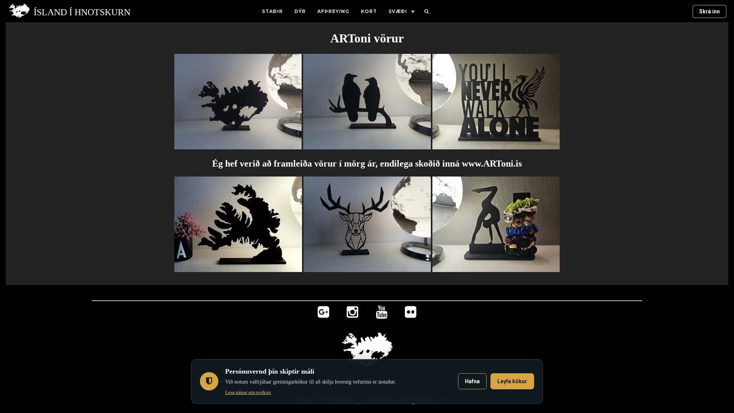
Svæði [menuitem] (397, 11)
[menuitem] (427, 11)
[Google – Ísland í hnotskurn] (323, 314)
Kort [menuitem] (369, 11)
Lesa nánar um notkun (248, 392)
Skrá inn (709, 11)
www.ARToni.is (492, 163)
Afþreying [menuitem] (333, 11)
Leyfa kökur (512, 381)
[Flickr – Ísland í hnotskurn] (410, 314)
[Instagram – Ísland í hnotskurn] (352, 314)
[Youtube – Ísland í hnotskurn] (381, 314)
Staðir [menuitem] (272, 11)
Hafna (472, 381)
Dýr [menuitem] (300, 11)
